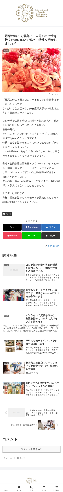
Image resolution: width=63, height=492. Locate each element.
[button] (50, 235)
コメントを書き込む (31, 449)
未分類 (8, 214)
